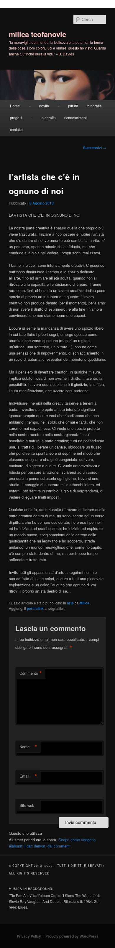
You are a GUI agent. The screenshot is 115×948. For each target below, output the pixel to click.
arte (70, 603)
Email (28, 776)
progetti (16, 117)
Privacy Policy (29, 936)
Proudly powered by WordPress (71, 936)
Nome (28, 746)
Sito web (26, 805)
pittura (73, 105)
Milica (85, 603)
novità (44, 105)
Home (15, 105)
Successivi (94, 147)
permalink (35, 608)
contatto (16, 129)
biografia (49, 117)
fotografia (94, 105)
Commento (30, 673)
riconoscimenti (76, 117)
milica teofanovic (37, 34)
